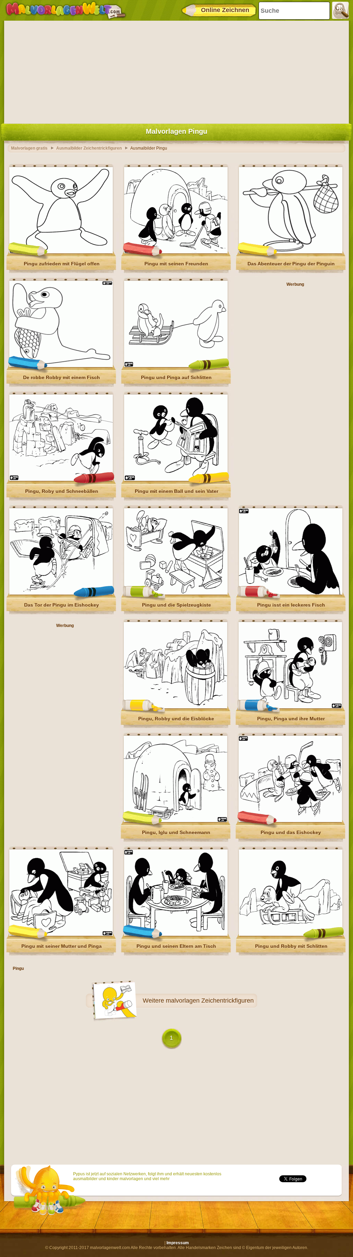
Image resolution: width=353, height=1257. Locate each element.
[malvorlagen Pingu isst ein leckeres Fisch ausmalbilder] (290, 593)
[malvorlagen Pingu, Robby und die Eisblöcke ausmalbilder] (175, 706)
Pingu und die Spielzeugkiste (176, 605)
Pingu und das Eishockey (291, 832)
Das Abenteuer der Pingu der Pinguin (291, 263)
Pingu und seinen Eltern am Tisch (176, 946)
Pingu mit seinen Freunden (176, 263)
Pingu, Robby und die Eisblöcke (176, 718)
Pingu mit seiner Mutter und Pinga (61, 946)
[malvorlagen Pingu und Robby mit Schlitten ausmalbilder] (290, 934)
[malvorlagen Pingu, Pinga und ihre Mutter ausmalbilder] (290, 706)
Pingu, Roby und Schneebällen (61, 491)
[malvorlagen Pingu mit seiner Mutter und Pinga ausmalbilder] (61, 934)
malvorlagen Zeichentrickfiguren (210, 1000)
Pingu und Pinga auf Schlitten (176, 377)
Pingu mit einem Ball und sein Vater (176, 491)
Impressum (178, 1242)
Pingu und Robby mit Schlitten (291, 946)
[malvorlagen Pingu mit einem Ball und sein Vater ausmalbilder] (176, 479)
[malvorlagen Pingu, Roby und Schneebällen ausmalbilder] (61, 479)
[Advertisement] (176, 70)
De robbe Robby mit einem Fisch (61, 377)
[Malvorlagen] (65, 10)
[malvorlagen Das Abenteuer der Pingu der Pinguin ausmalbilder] (290, 252)
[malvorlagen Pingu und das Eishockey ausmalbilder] (290, 820)
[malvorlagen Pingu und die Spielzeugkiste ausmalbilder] (176, 593)
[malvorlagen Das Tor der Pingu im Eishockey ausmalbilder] (61, 593)
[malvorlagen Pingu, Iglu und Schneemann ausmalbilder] (175, 820)
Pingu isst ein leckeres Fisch (291, 605)
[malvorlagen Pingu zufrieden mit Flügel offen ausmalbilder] (61, 252)
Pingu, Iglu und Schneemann (176, 832)
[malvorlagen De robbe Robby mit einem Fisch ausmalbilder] (61, 365)
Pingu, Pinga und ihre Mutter (291, 718)
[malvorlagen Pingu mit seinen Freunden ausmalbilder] (176, 252)
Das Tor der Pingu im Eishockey (61, 605)
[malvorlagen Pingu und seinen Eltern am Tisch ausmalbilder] (176, 934)
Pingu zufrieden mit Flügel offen (62, 263)
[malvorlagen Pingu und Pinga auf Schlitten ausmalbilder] (176, 365)
